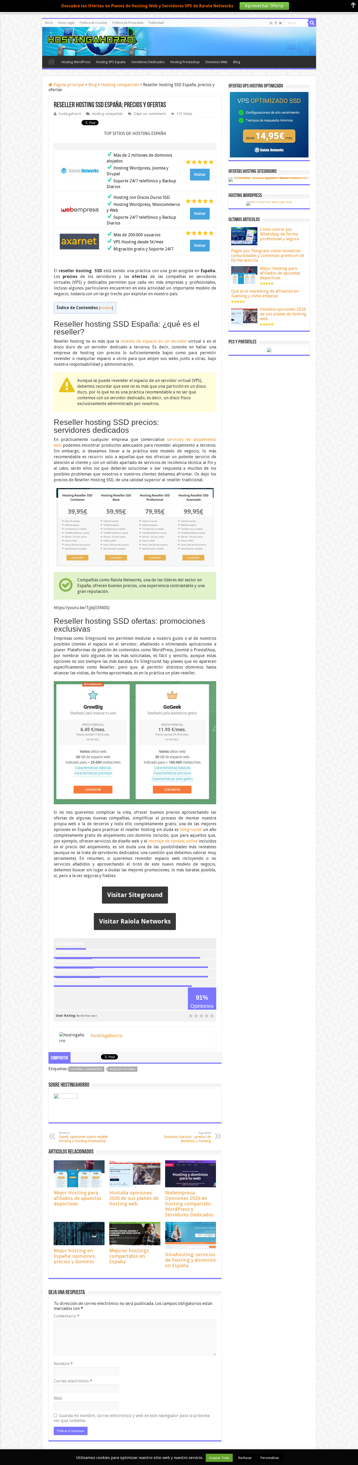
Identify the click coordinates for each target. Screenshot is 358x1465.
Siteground (190, 829)
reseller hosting (122, 1069)
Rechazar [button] (245, 1458)
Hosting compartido (120, 84)
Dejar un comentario (150, 114)
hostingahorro (70, 114)
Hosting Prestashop (185, 62)
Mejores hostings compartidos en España (129, 1256)
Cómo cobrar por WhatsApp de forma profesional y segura (279, 234)
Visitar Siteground (135, 895)
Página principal (68, 84)
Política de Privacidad (127, 23)
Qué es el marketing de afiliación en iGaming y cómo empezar (265, 293)
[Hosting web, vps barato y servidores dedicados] (179, 40)
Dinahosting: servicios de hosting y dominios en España (190, 1260)
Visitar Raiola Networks (135, 921)
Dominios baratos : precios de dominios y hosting (187, 1137)
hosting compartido (86, 1069)
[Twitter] (280, 23)
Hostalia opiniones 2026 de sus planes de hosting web (134, 1198)
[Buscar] (312, 23)
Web (58, 1398)
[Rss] (271, 23)
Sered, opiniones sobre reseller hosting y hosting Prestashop (83, 1137)
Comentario (66, 1316)
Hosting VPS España (111, 62)
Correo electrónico (73, 1381)
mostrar (106, 308)
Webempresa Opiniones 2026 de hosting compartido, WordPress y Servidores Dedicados (189, 1203)
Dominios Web (216, 62)
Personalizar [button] (270, 1458)
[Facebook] (275, 23)
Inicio (49, 23)
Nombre (63, 1363)
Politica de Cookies (93, 23)
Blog (236, 62)
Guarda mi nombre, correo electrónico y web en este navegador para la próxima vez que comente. (132, 1418)
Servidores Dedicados (148, 62)
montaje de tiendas (172, 841)
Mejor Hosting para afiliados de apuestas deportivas (77, 1198)
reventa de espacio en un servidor (154, 341)
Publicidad (156, 23)
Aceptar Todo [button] (219, 1458)
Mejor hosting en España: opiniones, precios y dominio (75, 1256)
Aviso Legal (66, 23)
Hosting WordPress (76, 62)
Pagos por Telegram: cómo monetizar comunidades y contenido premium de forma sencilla (267, 255)
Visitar (200, 174)
